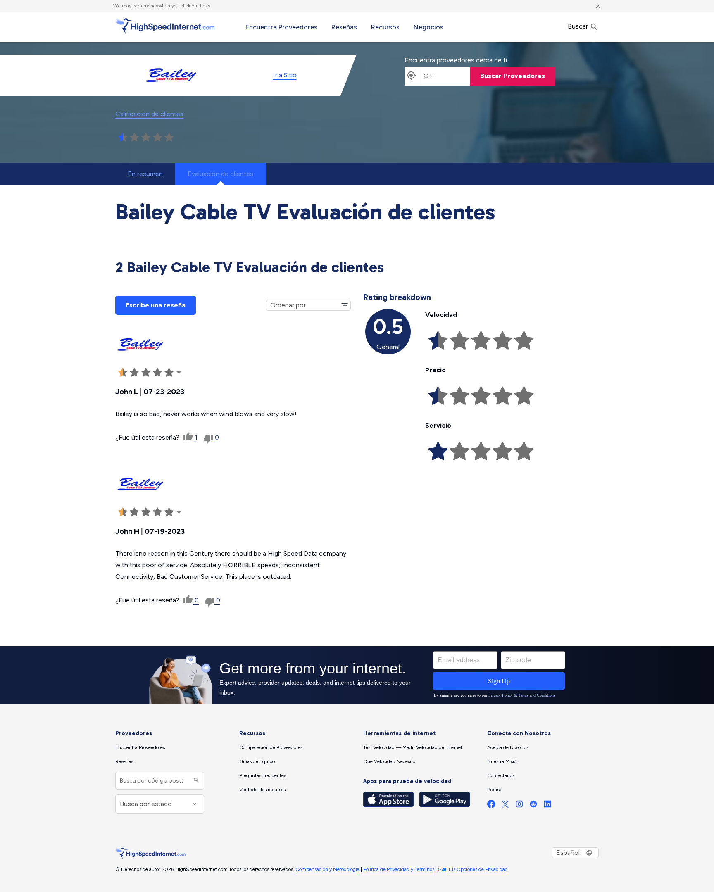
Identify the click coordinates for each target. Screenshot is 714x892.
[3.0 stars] (146, 138)
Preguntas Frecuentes (262, 775)
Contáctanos (500, 775)
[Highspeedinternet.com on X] (505, 806)
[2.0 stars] (134, 138)
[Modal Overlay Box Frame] (357, 675)
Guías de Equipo (257, 761)
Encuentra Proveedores (281, 27)
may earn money (140, 6)
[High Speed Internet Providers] (164, 26)
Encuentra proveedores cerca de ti (456, 60)
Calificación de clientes (149, 114)
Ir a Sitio (285, 75)
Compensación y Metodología (327, 869)
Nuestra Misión (503, 761)
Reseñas (344, 27)
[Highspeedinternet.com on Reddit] (533, 806)
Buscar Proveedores (512, 76)
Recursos (385, 27)
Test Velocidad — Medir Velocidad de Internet (412, 747)
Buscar (579, 26)
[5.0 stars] (169, 138)
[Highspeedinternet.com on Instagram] (519, 806)
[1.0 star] (123, 138)
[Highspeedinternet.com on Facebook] (491, 806)
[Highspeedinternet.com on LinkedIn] (547, 806)
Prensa (494, 789)
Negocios (428, 27)
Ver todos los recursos (262, 789)
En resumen (145, 174)
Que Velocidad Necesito (389, 761)
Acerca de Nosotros (507, 747)
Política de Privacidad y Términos (398, 869)
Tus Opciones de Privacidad (478, 869)
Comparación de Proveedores (270, 747)
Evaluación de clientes (220, 174)
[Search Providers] (195, 780)
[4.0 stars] (157, 138)
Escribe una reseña (156, 305)
